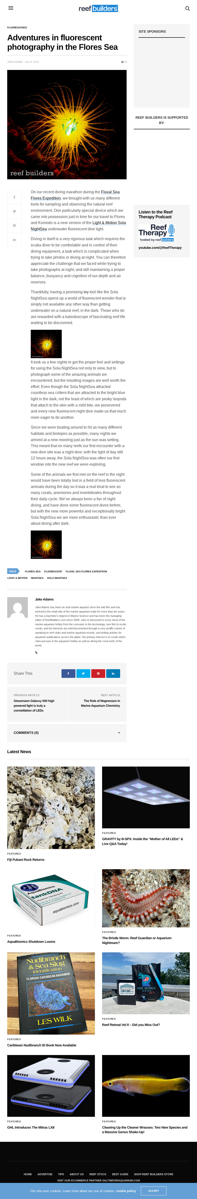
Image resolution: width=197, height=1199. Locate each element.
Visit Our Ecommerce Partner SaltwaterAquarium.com (98, 1180)
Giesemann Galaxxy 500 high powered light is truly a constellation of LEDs (34, 705)
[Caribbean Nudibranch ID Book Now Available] (51, 993)
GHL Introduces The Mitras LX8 (30, 1127)
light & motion (17, 578)
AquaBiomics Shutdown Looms (31, 941)
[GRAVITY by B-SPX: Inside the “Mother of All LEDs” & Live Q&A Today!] (146, 797)
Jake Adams (15, 62)
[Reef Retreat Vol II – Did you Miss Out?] (146, 983)
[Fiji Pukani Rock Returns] (51, 808)
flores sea (33, 571)
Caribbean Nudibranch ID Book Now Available (41, 1045)
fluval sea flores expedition (86, 571)
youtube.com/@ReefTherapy (160, 248)
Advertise (44, 1174)
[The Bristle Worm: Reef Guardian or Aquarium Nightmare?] (146, 898)
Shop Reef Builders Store (153, 1174)
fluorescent (53, 571)
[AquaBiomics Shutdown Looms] (51, 900)
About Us (77, 1174)
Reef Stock (97, 1174)
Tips (61, 1174)
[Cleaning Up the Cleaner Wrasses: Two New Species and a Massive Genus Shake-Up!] (146, 1086)
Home (28, 1174)
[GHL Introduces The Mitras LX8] (51, 1086)
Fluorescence (17, 27)
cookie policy (126, 1191)
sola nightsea (57, 578)
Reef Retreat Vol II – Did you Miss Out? (131, 1025)
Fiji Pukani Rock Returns (25, 860)
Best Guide (120, 1174)
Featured (14, 854)
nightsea (37, 578)
